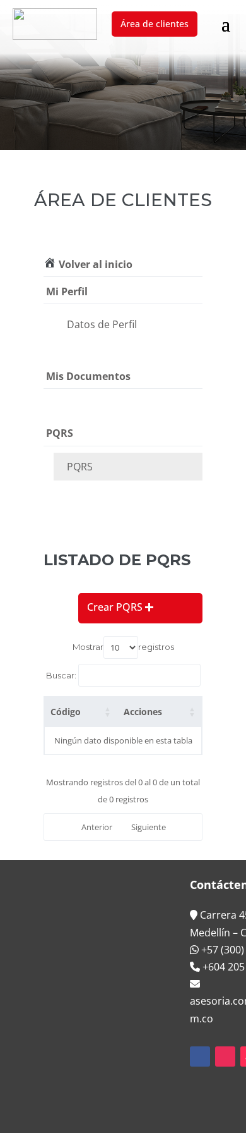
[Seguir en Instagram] (225, 1056)
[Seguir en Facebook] (200, 1056)
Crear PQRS (115, 607)
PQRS (80, 467)
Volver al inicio (94, 264)
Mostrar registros (123, 647)
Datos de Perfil (102, 324)
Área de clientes (154, 24)
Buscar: (61, 675)
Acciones (143, 712)
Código (65, 712)
